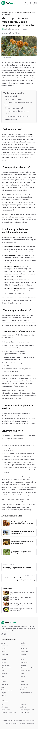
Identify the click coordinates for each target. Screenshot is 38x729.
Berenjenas (4, 646)
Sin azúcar (4, 707)
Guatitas (23, 657)
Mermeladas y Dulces (27, 668)
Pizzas (22, 673)
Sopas (3, 687)
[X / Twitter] (13, 33)
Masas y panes (6, 668)
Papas (3, 670)
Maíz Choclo (5, 665)
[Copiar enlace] (19, 33)
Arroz (3, 643)
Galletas (3, 657)
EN (26, 3)
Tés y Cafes (23, 687)
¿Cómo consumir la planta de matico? (17, 116)
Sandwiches (24, 684)
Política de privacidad (27, 710)
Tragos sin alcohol (26, 693)
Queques (23, 679)
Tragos (3, 693)
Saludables (4, 684)
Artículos (10, 10)
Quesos (3, 681)
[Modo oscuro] (30, 3)
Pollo (2, 676)
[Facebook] (10, 33)
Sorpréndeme (5, 710)
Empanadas (24, 651)
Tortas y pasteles (6, 690)
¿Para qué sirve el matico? (13, 99)
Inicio (3, 10)
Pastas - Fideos (25, 670)
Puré (2, 679)
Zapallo (3, 695)
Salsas (22, 681)
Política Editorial (25, 712)
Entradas (23, 654)
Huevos (3, 659)
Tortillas (22, 690)
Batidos (22, 643)
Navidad (23, 704)
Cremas (3, 651)
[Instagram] (5, 634)
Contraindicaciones (10, 120)
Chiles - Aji (23, 648)
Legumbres (23, 662)
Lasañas (3, 662)
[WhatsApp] (16, 33)
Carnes (3, 648)
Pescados (4, 673)
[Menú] (35, 3)
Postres (22, 676)
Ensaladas (4, 654)
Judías (22, 659)
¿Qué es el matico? (10, 96)
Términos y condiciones (8, 712)
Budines (23, 646)
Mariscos (23, 665)
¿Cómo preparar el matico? (13, 108)
